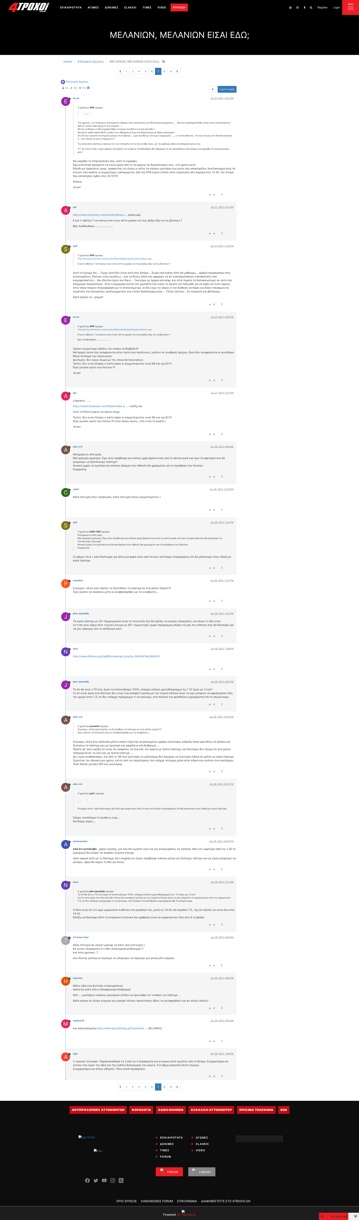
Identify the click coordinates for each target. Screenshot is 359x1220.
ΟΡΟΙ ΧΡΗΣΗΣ (126, 1201)
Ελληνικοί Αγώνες (77, 81)
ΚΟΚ (283, 1110)
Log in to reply (227, 89)
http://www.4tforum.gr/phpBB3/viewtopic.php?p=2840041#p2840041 (116, 656)
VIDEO (200, 1150)
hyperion (77, 978)
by (171, 1214)
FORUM (165, 1156)
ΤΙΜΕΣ (164, 1150)
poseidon (78, 580)
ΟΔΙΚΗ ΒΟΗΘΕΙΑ (171, 1110)
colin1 (76, 489)
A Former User (81, 937)
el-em (76, 98)
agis (75, 1053)
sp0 (75, 246)
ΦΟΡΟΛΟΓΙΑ (141, 1110)
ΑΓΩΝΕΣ (202, 1137)
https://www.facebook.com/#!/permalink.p (99, 406)
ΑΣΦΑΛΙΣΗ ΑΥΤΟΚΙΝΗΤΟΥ (211, 1110)
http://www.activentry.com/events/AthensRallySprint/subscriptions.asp (115, 258)
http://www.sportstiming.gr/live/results (120, 1028)
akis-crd (77, 446)
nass (75, 648)
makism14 (78, 1020)
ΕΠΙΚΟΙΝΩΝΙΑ (187, 1201)
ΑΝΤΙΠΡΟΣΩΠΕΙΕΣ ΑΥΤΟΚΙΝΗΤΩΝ (98, 1110)
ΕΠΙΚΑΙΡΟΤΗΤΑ (171, 1137)
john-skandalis (81, 613)
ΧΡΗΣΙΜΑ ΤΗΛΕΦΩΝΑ (256, 1110)
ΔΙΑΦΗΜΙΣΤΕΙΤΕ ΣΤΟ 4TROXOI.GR (225, 1201)
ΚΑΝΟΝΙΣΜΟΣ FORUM (157, 1201)
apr (75, 207)
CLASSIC (202, 1143)
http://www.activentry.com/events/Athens (98, 214)
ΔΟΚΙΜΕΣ (167, 1143)
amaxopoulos (80, 841)
